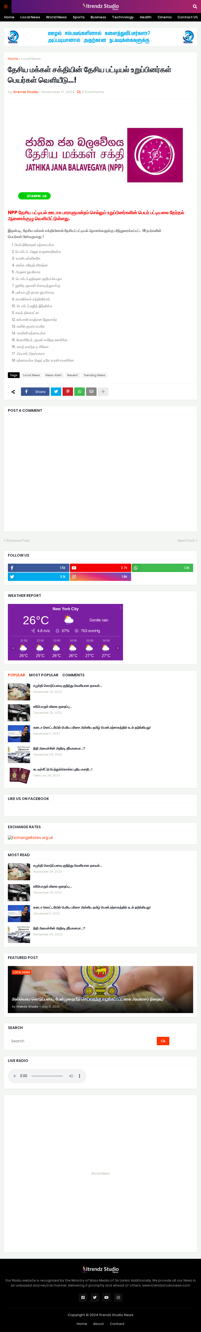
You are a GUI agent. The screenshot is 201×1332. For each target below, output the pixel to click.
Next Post (186, 540)
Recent (72, 375)
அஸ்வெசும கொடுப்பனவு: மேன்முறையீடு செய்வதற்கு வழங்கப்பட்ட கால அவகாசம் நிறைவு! (88, 999)
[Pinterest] (68, 391)
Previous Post (18, 540)
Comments (73, 675)
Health (146, 17)
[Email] (91, 391)
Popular (16, 675)
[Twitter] (56, 391)
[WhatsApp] (79, 391)
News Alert (54, 375)
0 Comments (93, 91)
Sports (79, 17)
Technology (123, 17)
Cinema (164, 17)
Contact (117, 1323)
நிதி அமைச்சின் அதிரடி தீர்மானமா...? (59, 748)
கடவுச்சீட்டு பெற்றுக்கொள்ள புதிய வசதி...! (62, 769)
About (98, 1323)
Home (9, 17)
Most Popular (43, 675)
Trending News (94, 375)
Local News (30, 17)
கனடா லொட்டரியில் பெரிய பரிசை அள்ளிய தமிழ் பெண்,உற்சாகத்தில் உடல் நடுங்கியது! (92, 727)
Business (98, 17)
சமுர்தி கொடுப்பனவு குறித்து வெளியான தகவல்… (67, 685)
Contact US (187, 17)
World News (56, 17)
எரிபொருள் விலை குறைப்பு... (52, 706)
